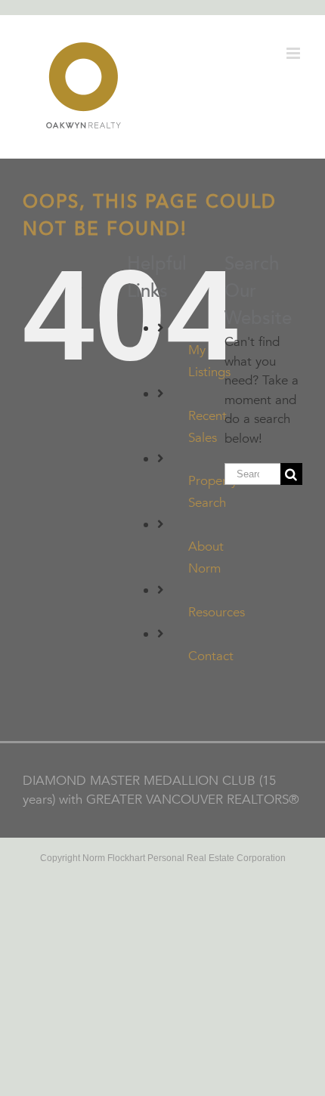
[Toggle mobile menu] (294, 53)
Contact (211, 656)
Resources (216, 612)
